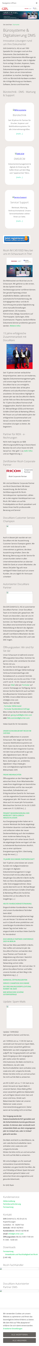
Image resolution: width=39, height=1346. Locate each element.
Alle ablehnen (20, 1340)
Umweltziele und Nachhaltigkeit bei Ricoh (21, 1254)
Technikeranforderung (12, 1204)
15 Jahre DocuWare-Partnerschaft (19, 859)
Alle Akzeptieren (19, 1334)
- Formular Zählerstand (12, 706)
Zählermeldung (9, 1201)
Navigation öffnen (9, 3)
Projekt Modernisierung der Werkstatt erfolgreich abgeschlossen (16, 815)
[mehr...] (19, 134)
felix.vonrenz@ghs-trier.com (18, 718)
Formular (26, 685)
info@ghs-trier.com (15, 1234)
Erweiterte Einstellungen (12, 1328)
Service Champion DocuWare (16, 983)
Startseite (16, 25)
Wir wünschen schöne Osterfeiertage (13, 993)
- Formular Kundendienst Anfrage (16, 709)
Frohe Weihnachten (12, 775)
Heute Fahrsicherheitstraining (17, 904)
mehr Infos (28, 451)
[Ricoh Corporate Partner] (20, 471)
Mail (12, 685)
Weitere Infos (15, 326)
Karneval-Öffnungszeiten (15, 980)
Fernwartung (8, 1207)
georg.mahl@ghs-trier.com (21, 715)
